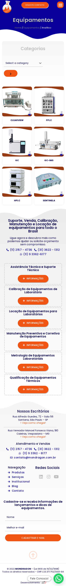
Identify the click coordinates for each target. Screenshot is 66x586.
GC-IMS (48, 160)
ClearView (17, 120)
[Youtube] (56, 476)
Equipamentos (32, 27)
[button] (60, 5)
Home (18, 27)
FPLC (49, 120)
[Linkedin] (41, 476)
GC (17, 160)
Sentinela (49, 200)
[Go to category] (10, 73)
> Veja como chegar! (33, 423)
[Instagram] (48, 476)
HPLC (17, 200)
